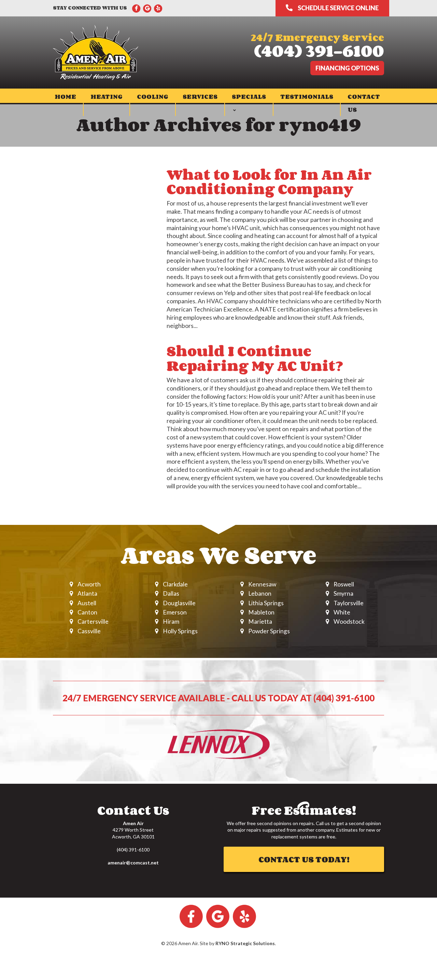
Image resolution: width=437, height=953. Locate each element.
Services (200, 96)
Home (65, 96)
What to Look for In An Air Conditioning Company (269, 181)
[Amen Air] (95, 52)
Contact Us (364, 103)
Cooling (152, 96)
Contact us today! (304, 859)
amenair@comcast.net (133, 862)
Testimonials (306, 96)
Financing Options (347, 68)
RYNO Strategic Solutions (245, 943)
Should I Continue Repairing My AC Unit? (255, 358)
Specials (249, 96)
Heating (106, 96)
